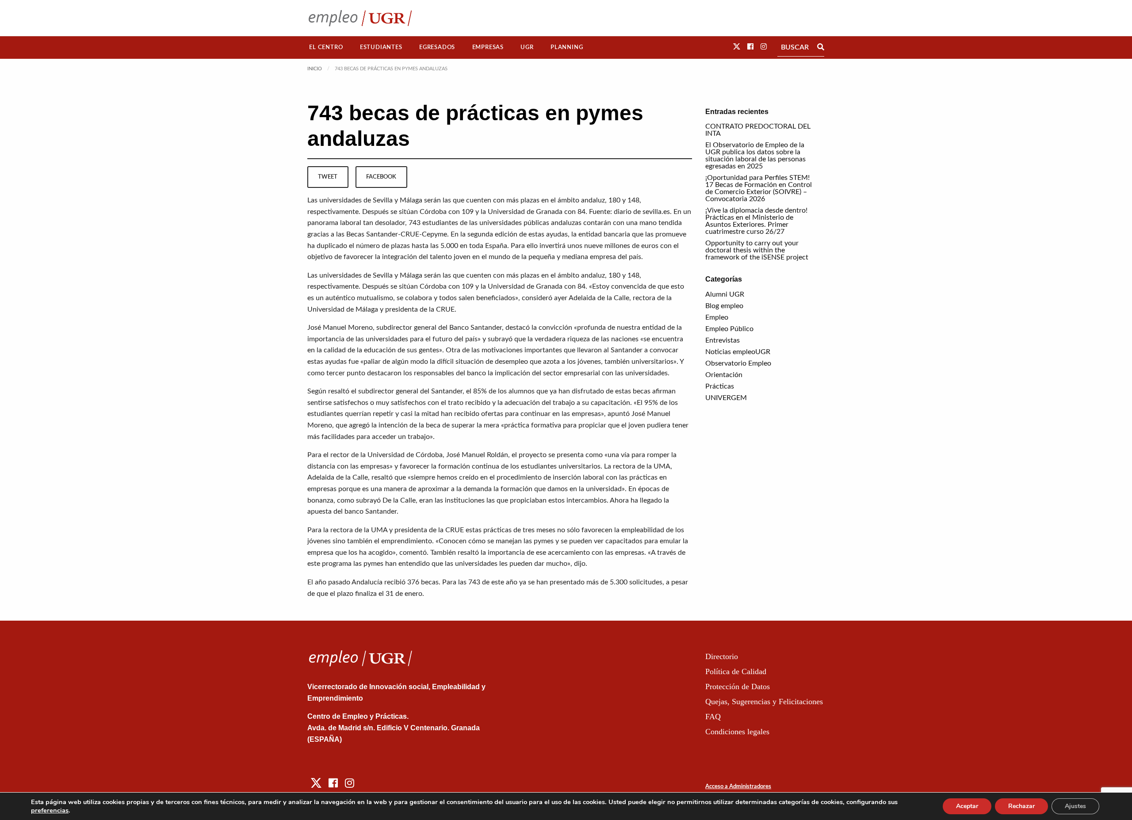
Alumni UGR (724, 294)
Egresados (437, 47)
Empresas (488, 47)
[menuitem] (326, 47)
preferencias (50, 810)
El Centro (326, 47)
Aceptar (967, 806)
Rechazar (1021, 806)
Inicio (314, 68)
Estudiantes (381, 47)
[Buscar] (820, 47)
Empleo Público (729, 328)
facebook (381, 176)
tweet (327, 176)
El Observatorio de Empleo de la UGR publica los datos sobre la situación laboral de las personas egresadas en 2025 (755, 155)
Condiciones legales (737, 731)
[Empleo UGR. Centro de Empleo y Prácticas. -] (360, 18)
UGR (526, 47)
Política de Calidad (735, 671)
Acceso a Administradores (738, 786)
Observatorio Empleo (738, 363)
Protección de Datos (737, 686)
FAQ (713, 716)
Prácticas (719, 386)
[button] (737, 46)
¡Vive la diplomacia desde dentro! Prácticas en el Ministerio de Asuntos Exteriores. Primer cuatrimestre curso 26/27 (756, 221)
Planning (567, 47)
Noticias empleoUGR (737, 351)
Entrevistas (722, 340)
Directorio (721, 656)
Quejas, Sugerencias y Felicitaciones (764, 701)
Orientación (723, 374)
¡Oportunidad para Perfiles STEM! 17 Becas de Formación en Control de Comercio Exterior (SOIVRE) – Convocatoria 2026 (758, 188)
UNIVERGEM (726, 397)
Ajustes (1075, 806)
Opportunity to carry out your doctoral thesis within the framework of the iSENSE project (756, 250)
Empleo (716, 317)
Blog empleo (724, 305)
